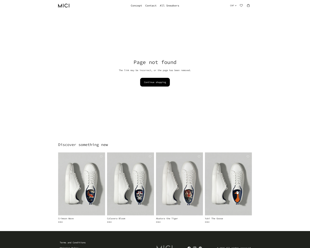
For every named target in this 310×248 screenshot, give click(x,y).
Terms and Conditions (73, 242)
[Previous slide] (63, 183)
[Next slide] (100, 183)
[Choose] (100, 210)
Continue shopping (155, 82)
